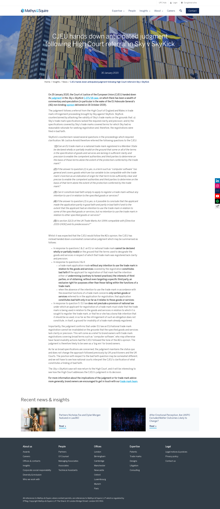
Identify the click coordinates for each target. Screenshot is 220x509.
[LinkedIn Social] (217, 180)
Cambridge (99, 461)
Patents (133, 452)
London (97, 452)
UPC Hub (162, 3)
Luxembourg (100, 479)
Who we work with (31, 479)
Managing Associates (68, 461)
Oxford (97, 475)
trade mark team (128, 382)
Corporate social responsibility (37, 470)
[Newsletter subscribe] (217, 206)
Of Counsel (63, 457)
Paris (96, 489)
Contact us (170, 461)
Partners (62, 452)
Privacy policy (171, 457)
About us (27, 447)
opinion (70, 105)
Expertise (135, 447)
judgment (57, 98)
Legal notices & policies (176, 452)
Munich (97, 484)
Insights (26, 466)
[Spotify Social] (217, 201)
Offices (97, 447)
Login (175, 3)
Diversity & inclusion (32, 475)
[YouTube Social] (217, 196)
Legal (168, 447)
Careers (171, 11)
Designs (133, 461)
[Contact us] (217, 191)
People (132, 11)
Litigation (134, 466)
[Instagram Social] (217, 185)
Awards (26, 452)
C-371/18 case (91, 98)
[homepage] (35, 11)
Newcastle (99, 470)
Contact (192, 11)
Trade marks (135, 457)
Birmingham (99, 457)
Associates (63, 466)
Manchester (99, 466)
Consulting (135, 470)
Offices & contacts (31, 461)
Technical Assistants (68, 470)
